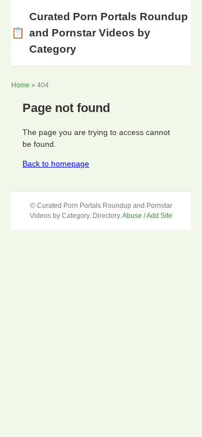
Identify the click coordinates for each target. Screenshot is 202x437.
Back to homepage (55, 163)
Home (20, 85)
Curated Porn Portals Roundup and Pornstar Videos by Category (99, 33)
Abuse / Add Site (147, 216)
